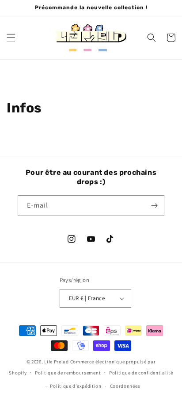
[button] (11, 37)
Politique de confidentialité (141, 373)
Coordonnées (125, 386)
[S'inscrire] (154, 205)
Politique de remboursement (68, 373)
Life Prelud (56, 362)
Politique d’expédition (75, 386)
